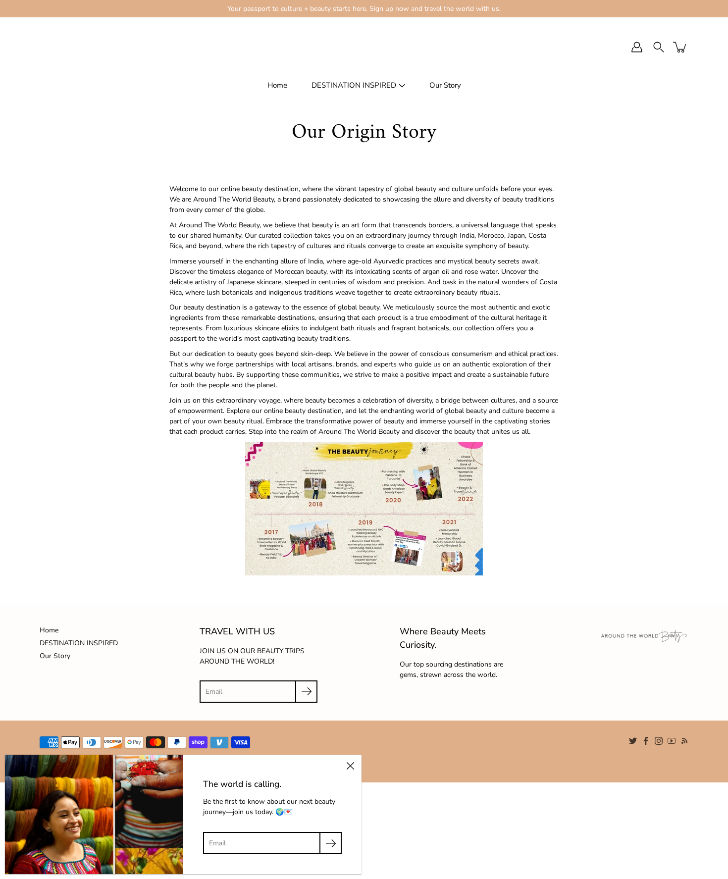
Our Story (445, 85)
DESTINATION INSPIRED (354, 85)
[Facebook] (646, 741)
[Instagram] (659, 741)
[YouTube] (672, 741)
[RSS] (684, 741)
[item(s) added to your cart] (680, 47)
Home (277, 85)
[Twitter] (633, 741)
